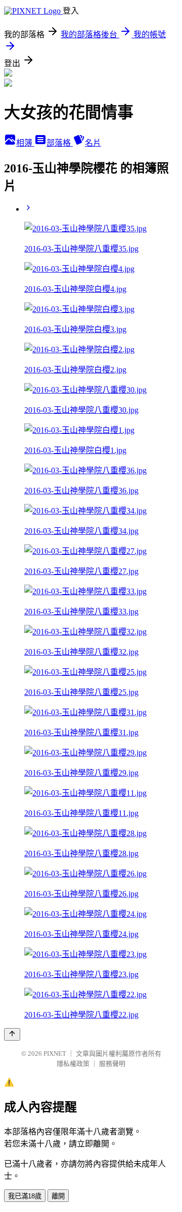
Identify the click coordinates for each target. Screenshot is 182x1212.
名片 (93, 143)
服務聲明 (112, 1063)
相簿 (25, 143)
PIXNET (54, 1053)
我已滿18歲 (24, 1196)
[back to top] (12, 1034)
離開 (58, 1196)
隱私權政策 (73, 1063)
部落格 (60, 143)
